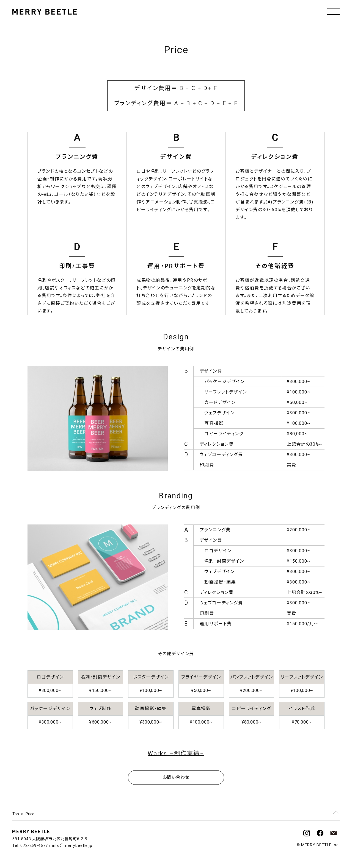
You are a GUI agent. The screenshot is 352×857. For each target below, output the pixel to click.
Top (15, 814)
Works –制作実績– (176, 753)
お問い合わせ (176, 777)
